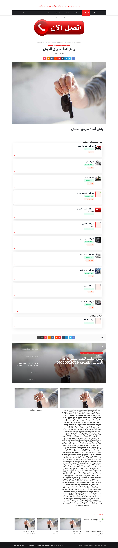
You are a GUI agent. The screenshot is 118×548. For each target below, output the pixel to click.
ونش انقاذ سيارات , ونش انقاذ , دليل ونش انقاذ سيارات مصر (61, 42)
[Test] (47, 524)
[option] (59, 363)
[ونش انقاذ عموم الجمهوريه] (25, 524)
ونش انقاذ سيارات (77, 12)
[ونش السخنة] (59, 363)
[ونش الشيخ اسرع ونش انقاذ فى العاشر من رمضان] (93, 524)
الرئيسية (93, 12)
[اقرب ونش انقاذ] (70, 524)
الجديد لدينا (86, 12)
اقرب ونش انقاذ (77, 531)
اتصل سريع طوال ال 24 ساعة (59, 17)
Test (56, 531)
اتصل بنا (48, 12)
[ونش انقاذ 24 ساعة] (59, 27)
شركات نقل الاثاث (66, 12)
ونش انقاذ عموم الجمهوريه (29, 531)
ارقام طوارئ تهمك (56, 12)
